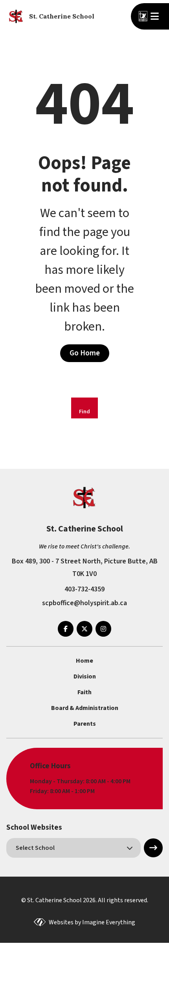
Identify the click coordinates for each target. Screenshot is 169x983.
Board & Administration (84, 708)
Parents (84, 723)
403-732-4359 (84, 589)
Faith (84, 692)
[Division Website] (143, 16)
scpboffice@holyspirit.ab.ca (84, 603)
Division (84, 676)
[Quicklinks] (156, 16)
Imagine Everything (108, 922)
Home (84, 660)
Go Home (85, 353)
